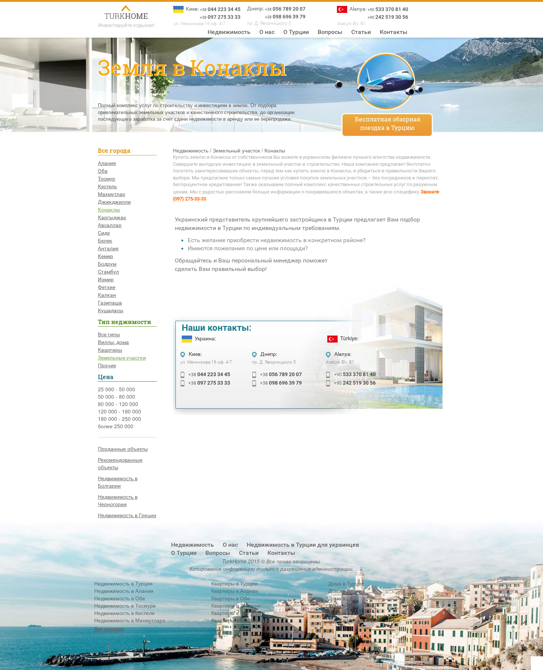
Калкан (107, 295)
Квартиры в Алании (234, 590)
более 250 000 (115, 426)
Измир (106, 279)
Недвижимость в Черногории (117, 500)
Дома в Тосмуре (348, 605)
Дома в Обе (342, 598)
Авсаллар (110, 225)
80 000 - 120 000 (118, 404)
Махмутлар (111, 194)
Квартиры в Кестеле (235, 612)
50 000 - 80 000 (116, 396)
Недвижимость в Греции (127, 515)
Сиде (104, 233)
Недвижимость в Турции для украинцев (303, 544)
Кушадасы (110, 310)
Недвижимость (229, 31)
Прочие (107, 365)
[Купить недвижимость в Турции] (126, 12)
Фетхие (106, 287)
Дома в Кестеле (347, 612)
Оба (102, 171)
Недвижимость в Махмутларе (129, 620)
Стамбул (108, 272)
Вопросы (330, 31)
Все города (114, 150)
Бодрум (107, 264)
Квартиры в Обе (230, 598)
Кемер (105, 256)
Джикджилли (114, 202)
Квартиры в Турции (234, 583)
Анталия (108, 248)
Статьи (361, 31)
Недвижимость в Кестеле (124, 612)
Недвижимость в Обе (119, 598)
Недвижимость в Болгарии (117, 481)
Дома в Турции (346, 583)
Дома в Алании (346, 590)
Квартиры (110, 350)
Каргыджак (112, 217)
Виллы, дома (113, 342)
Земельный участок (236, 150)
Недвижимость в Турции (123, 583)
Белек (105, 241)
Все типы (109, 334)
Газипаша (110, 303)
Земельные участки (122, 358)
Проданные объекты (123, 448)
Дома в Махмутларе (352, 620)
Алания (107, 163)
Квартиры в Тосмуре (236, 605)
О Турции (296, 31)
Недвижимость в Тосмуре (125, 605)
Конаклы (109, 210)
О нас (266, 31)
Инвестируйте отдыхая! (126, 25)
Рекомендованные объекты (120, 463)
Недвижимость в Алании (123, 590)
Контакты (393, 31)
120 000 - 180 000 (119, 411)
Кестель (107, 186)
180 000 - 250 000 (119, 418)
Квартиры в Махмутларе (240, 620)
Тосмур (106, 179)
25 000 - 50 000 (116, 389)
